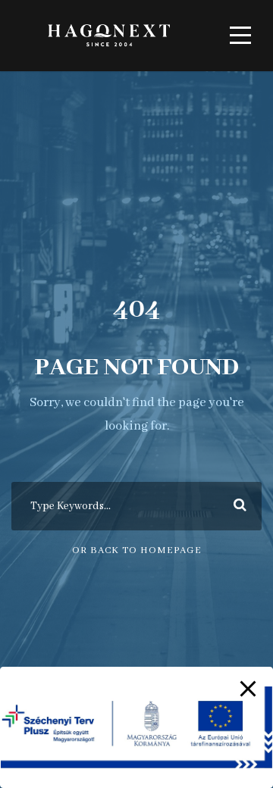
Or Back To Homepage (137, 550)
